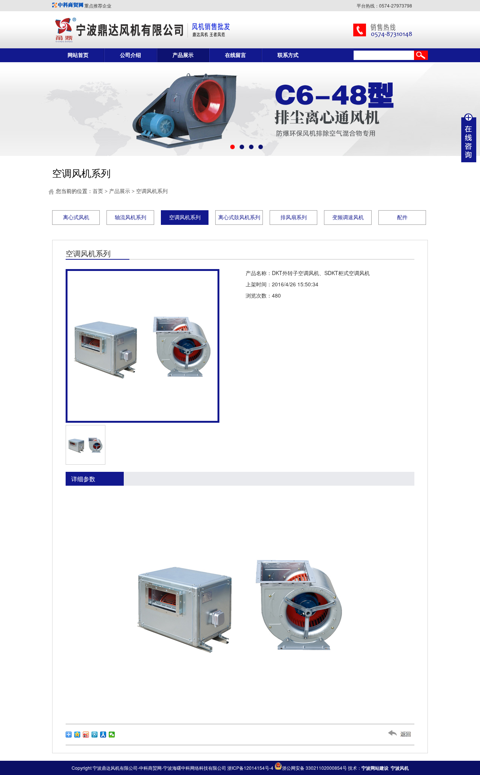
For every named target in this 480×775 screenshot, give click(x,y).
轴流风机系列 (130, 217)
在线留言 (235, 55)
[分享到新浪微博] (86, 735)
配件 (402, 217)
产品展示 (183, 55)
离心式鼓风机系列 (239, 217)
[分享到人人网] (103, 735)
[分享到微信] (112, 735)
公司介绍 (130, 55)
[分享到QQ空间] (77, 735)
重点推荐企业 (97, 5)
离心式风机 (76, 217)
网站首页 (78, 55)
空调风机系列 (152, 191)
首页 (98, 191)
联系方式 (288, 55)
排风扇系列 (293, 217)
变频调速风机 (348, 217)
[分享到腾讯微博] (95, 735)
